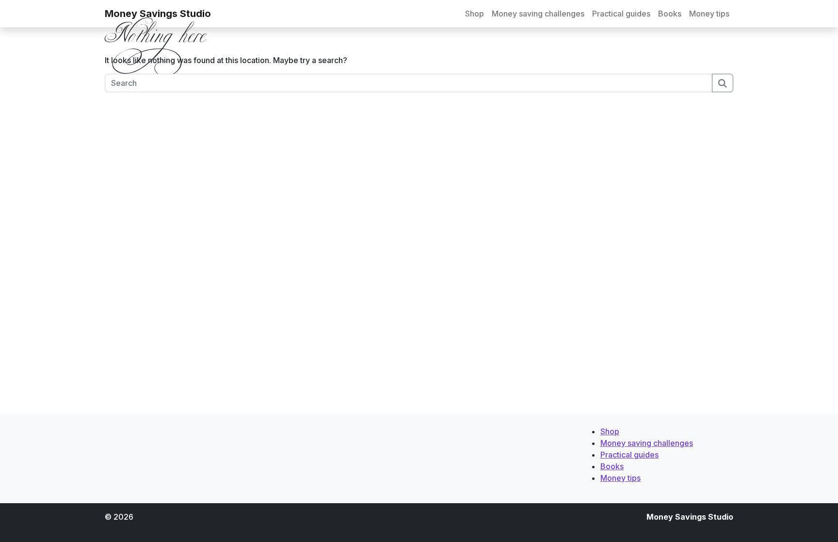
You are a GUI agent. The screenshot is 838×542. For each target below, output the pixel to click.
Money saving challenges (538, 13)
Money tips (709, 13)
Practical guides (621, 13)
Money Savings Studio (158, 13)
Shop (474, 13)
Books (669, 13)
